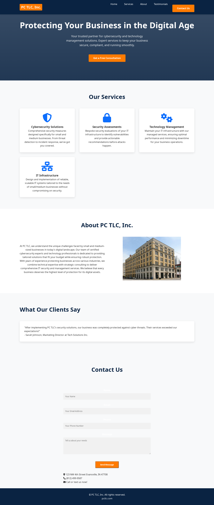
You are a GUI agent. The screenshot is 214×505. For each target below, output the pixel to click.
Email (107, 405)
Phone (107, 419)
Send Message (107, 464)
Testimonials (161, 4)
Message (107, 434)
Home (113, 4)
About (143, 4)
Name (107, 390)
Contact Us (183, 8)
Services (128, 4)
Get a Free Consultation (107, 58)
